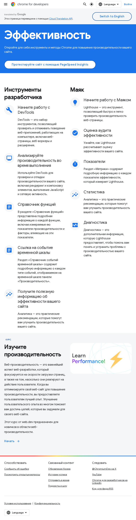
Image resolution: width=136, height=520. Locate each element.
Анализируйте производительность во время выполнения (39, 160)
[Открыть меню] (5, 4)
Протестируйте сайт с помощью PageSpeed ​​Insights (50, 64)
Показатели (94, 161)
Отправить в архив (58, 480)
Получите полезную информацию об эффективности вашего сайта (39, 299)
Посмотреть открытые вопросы (22, 474)
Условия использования (17, 503)
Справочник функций (37, 204)
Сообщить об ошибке (16, 468)
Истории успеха (57, 474)
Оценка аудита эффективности (98, 133)
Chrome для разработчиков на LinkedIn (110, 482)
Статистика (94, 192)
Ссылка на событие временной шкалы (35, 250)
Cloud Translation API (60, 18)
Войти (128, 4)
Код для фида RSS (102, 488)
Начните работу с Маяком (107, 100)
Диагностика (95, 222)
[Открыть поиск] (85, 4)
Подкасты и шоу (57, 485)
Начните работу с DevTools (34, 110)
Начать (12, 441)
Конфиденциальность (47, 503)
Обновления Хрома (59, 468)
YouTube (96, 474)
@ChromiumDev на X (104, 468)
